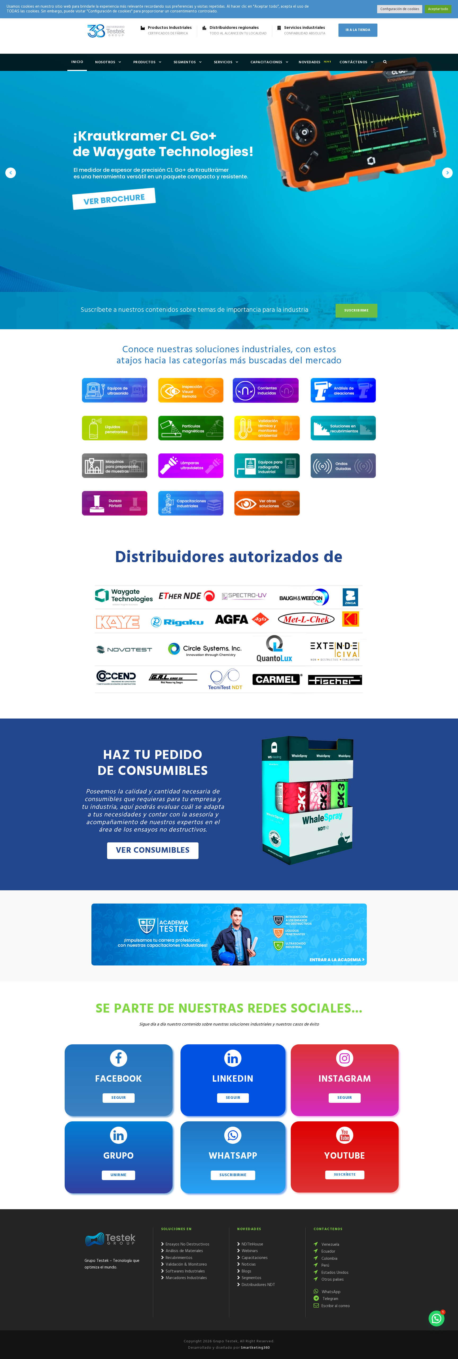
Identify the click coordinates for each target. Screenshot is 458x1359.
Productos (144, 62)
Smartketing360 (255, 1348)
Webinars (249, 1251)
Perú (324, 1265)
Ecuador (327, 1251)
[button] (436, 1318)
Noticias (248, 1264)
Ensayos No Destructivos (187, 1244)
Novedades (309, 62)
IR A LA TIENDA (358, 30)
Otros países (332, 1279)
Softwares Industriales (185, 1271)
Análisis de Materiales (184, 1251)
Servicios (223, 62)
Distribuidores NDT (258, 1285)
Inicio (77, 62)
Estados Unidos (334, 1273)
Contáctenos (353, 62)
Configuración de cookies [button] (399, 9)
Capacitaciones (266, 62)
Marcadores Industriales (186, 1278)
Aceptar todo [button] (438, 9)
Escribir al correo (336, 1306)
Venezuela (329, 1244)
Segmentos (185, 62)
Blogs (246, 1271)
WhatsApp (331, 1292)
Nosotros (105, 62)
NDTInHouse (252, 1244)
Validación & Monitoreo (186, 1264)
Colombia (328, 1259)
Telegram (330, 1299)
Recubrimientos (178, 1258)
